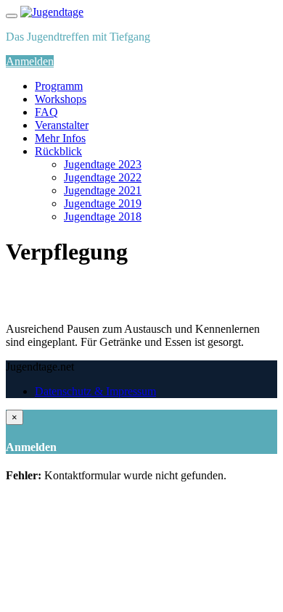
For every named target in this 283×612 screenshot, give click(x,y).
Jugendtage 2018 (103, 216)
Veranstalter (62, 125)
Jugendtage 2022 (103, 177)
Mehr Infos (60, 138)
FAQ (46, 112)
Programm (59, 86)
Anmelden (30, 61)
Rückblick (58, 151)
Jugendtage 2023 (103, 164)
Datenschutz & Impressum (95, 391)
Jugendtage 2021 (103, 190)
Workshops (60, 99)
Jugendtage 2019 (103, 203)
